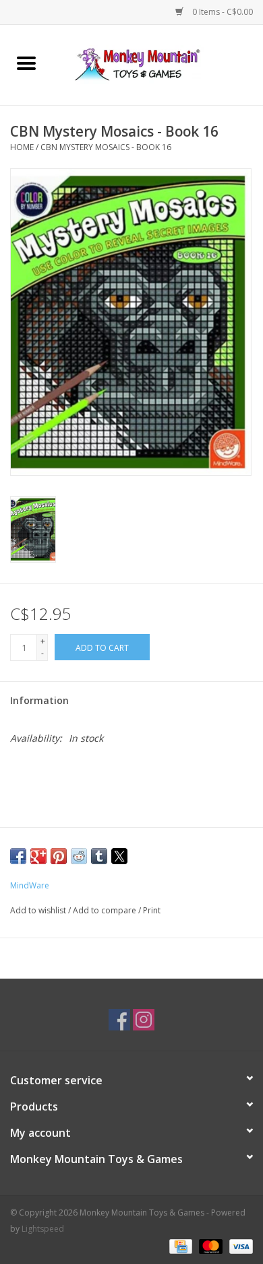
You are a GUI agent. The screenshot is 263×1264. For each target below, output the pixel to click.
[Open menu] (26, 62)
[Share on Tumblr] (99, 856)
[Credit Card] (179, 1245)
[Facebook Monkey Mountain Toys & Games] (119, 1019)
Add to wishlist (39, 910)
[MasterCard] (209, 1245)
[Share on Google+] (38, 856)
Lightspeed (43, 1228)
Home (22, 147)
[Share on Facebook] (18, 856)
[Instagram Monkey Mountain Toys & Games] (143, 1019)
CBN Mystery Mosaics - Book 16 (105, 147)
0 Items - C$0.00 (221, 11)
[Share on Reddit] (79, 856)
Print (151, 910)
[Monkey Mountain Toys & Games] (158, 63)
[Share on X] (119, 856)
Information (39, 700)
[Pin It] (59, 856)
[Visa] (239, 1245)
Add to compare (105, 910)
